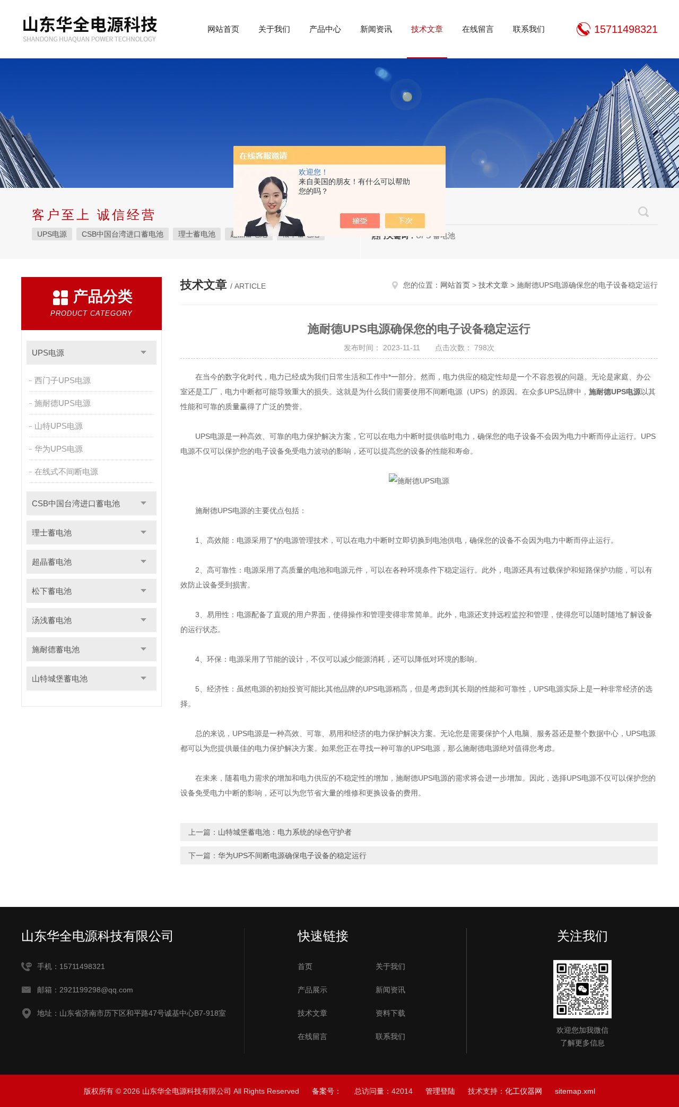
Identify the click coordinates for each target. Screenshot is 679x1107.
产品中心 (325, 28)
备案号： (327, 1091)
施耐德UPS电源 (62, 403)
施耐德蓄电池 (56, 649)
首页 (305, 966)
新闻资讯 (376, 28)
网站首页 (223, 28)
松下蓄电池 (52, 590)
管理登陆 (440, 1091)
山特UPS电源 (58, 425)
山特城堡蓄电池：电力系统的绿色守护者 (285, 832)
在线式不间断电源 (66, 471)
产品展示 (312, 989)
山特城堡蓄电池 (60, 678)
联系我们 (529, 28)
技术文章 (427, 28)
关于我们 (274, 28)
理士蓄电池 (196, 234)
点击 (143, 353)
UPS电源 (52, 234)
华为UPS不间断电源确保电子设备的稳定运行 (292, 855)
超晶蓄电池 (52, 561)
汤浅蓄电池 (52, 620)
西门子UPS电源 (62, 380)
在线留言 (478, 28)
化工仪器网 (523, 1091)
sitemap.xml (575, 1091)
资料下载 (390, 1013)
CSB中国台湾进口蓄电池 (122, 234)
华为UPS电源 (58, 448)
